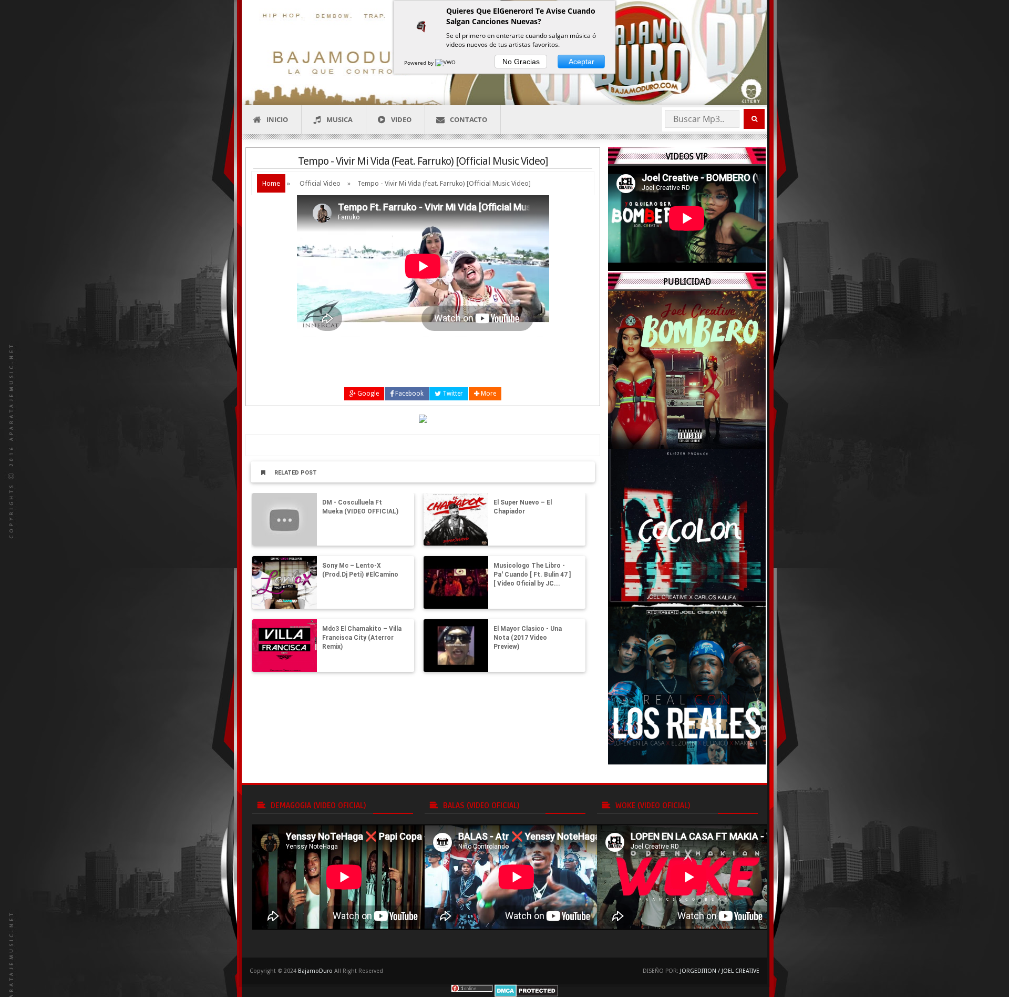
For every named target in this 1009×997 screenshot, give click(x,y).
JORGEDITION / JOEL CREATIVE (719, 971)
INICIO (277, 119)
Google (367, 393)
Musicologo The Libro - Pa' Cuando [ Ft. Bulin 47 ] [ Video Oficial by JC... (532, 574)
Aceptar (581, 61)
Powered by (419, 62)
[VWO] (446, 62)
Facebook (409, 393)
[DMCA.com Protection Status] (526, 990)
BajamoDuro (315, 971)
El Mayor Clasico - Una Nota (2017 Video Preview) (527, 637)
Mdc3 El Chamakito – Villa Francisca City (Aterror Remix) (361, 637)
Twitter (452, 393)
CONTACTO (468, 119)
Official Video (320, 183)
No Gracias (521, 61)
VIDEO (401, 119)
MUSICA (339, 119)
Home (271, 183)
